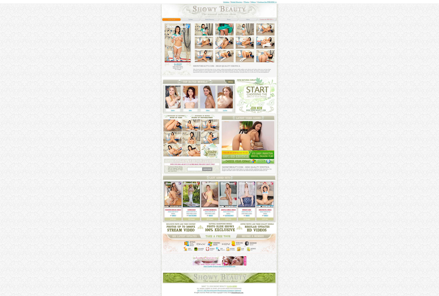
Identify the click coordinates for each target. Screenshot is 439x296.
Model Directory (236, 2)
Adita (190, 110)
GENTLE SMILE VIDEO (228, 210)
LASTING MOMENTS (210, 210)
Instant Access (171, 19)
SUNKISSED (191, 210)
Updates (226, 2)
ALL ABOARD (178, 64)
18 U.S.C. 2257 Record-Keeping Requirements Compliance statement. (219, 290)
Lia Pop (225, 110)
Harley (173, 110)
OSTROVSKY (229, 215)
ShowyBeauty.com (237, 292)
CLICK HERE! (232, 286)
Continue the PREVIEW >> (267, 2)
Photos (246, 2)
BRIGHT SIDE (246, 210)
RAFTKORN (192, 215)
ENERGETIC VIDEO (265, 210)
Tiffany (208, 110)
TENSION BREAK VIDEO (173, 210)
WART (174, 215)
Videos (253, 2)
